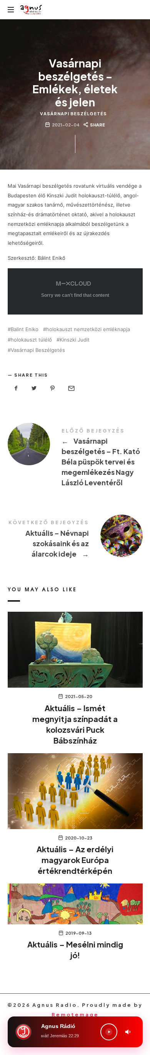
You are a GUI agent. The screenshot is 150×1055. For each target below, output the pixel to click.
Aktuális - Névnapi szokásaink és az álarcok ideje (75, 540)
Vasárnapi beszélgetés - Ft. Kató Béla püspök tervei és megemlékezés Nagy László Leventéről (75, 459)
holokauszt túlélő (31, 339)
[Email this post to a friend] (70, 388)
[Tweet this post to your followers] (34, 388)
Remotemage (75, 1014)
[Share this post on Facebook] (16, 388)
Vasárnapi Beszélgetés (73, 113)
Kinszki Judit (75, 339)
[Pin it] (52, 388)
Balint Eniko (24, 329)
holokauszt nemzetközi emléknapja (88, 329)
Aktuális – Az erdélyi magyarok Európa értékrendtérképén (75, 859)
